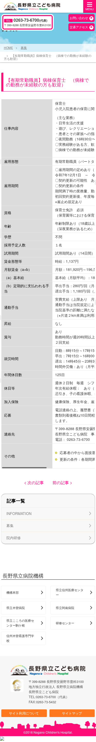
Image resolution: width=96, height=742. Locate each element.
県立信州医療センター (69, 592)
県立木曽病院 (15, 607)
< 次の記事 (34, 482)
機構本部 (12, 592)
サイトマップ (72, 713)
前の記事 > (62, 482)
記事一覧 (16, 500)
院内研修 (13, 537)
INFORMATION (18, 513)
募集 (24, 47)
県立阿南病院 (65, 607)
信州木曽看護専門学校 (20, 638)
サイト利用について (24, 713)
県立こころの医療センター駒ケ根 (20, 622)
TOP (83, 730)
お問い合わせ (79, 18)
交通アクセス (79, 27)
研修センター (65, 623)
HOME (8, 47)
